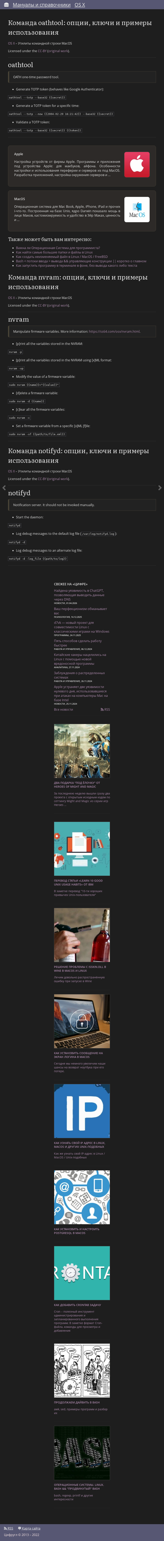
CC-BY (42, 51)
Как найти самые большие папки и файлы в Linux (54, 252)
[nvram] (160, 291)
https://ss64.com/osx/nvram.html (114, 331)
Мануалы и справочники (42, 4)
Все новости (63, 709)
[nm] (4, 291)
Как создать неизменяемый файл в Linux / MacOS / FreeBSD (62, 256)
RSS (107, 709)
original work (58, 51)
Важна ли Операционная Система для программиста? (58, 248)
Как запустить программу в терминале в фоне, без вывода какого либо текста (76, 265)
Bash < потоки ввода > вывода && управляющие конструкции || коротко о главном (81, 261)
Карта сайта (30, 1528)
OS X (80, 4)
